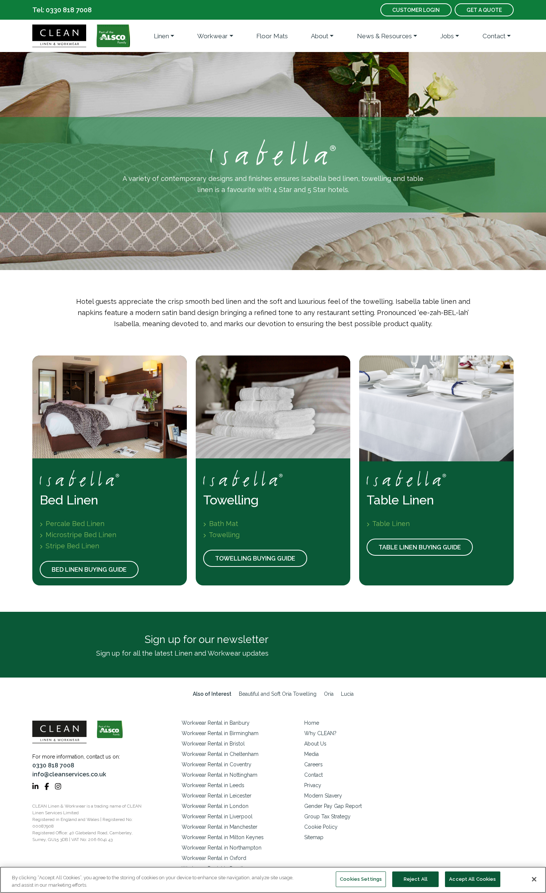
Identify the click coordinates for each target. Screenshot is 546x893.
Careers (313, 764)
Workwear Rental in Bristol (213, 744)
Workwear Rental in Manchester (219, 827)
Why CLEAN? (320, 733)
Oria (329, 694)
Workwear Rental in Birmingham (220, 733)
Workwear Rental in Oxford (214, 858)
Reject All (416, 879)
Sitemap (314, 837)
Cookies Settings (361, 879)
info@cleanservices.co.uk (69, 774)
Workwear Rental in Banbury (216, 723)
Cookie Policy (321, 827)
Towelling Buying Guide (255, 558)
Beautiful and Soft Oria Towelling (277, 694)
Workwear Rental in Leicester (216, 796)
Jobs (447, 36)
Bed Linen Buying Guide (89, 569)
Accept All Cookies (472, 879)
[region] (273, 880)
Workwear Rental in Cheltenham (220, 754)
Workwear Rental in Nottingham (219, 775)
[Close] (534, 879)
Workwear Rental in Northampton (221, 848)
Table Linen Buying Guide (419, 547)
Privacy (312, 785)
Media (311, 754)
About (319, 36)
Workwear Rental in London (215, 806)
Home (311, 723)
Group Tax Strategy (327, 816)
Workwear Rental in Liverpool (217, 816)
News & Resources (384, 36)
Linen (161, 36)
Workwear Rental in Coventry (216, 764)
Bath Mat (222, 523)
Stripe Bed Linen (71, 546)
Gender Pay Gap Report (333, 806)
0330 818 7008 (53, 765)
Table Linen (390, 523)
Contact (494, 36)
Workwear (212, 36)
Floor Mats (272, 36)
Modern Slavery (323, 796)
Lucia (347, 694)
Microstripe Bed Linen (80, 535)
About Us (315, 744)
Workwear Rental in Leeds (213, 785)
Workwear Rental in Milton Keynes (223, 837)
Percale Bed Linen (74, 523)
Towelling (223, 535)
